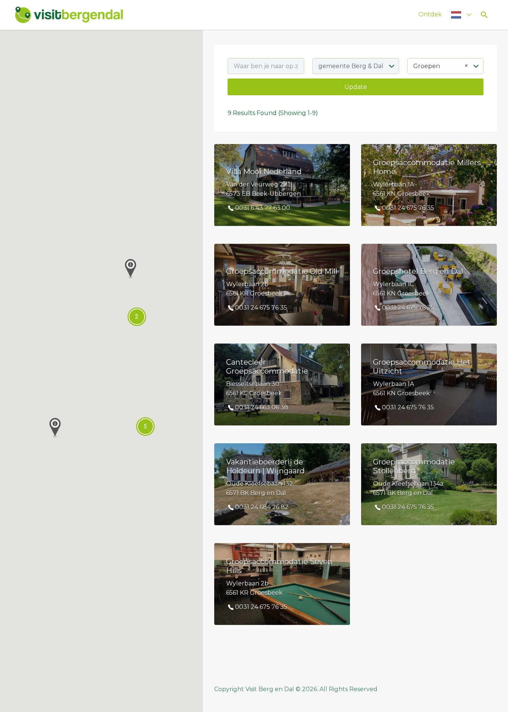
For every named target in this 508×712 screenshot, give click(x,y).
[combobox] (445, 66)
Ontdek (430, 14)
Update (355, 86)
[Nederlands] (458, 14)
